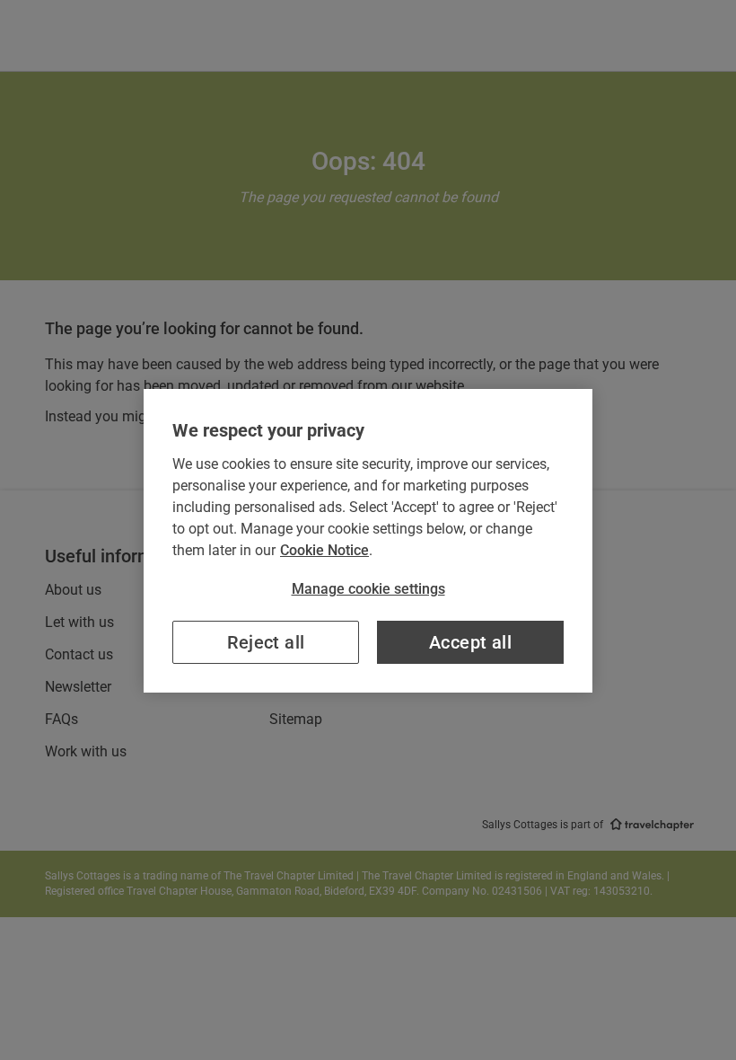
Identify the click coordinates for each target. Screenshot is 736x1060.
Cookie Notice (324, 550)
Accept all (470, 642)
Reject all (266, 642)
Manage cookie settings (368, 588)
